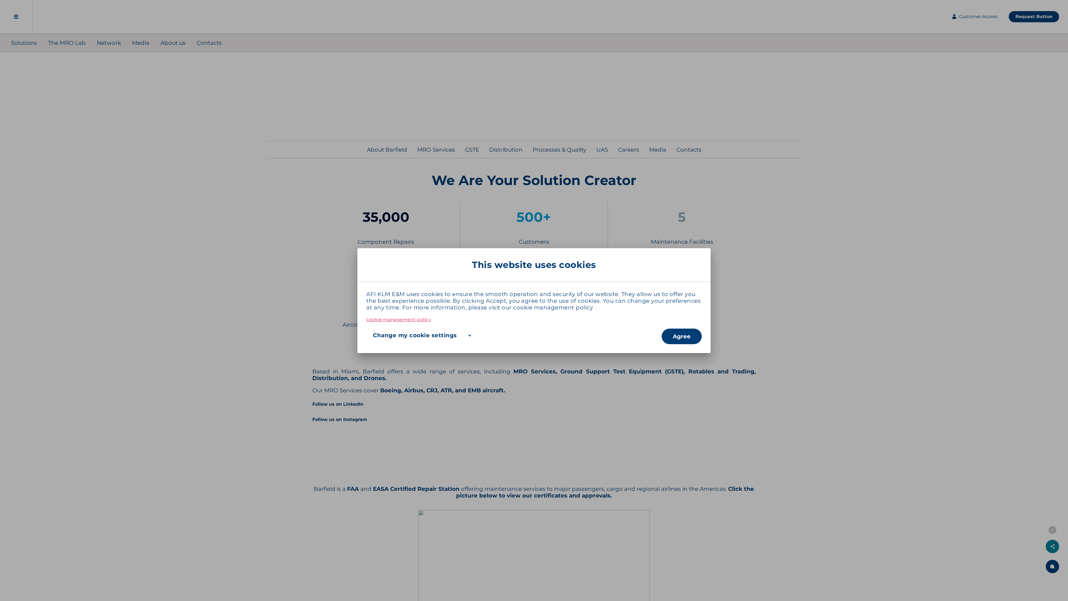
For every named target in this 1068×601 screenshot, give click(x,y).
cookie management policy (553, 307)
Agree (682, 336)
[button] (513, 335)
